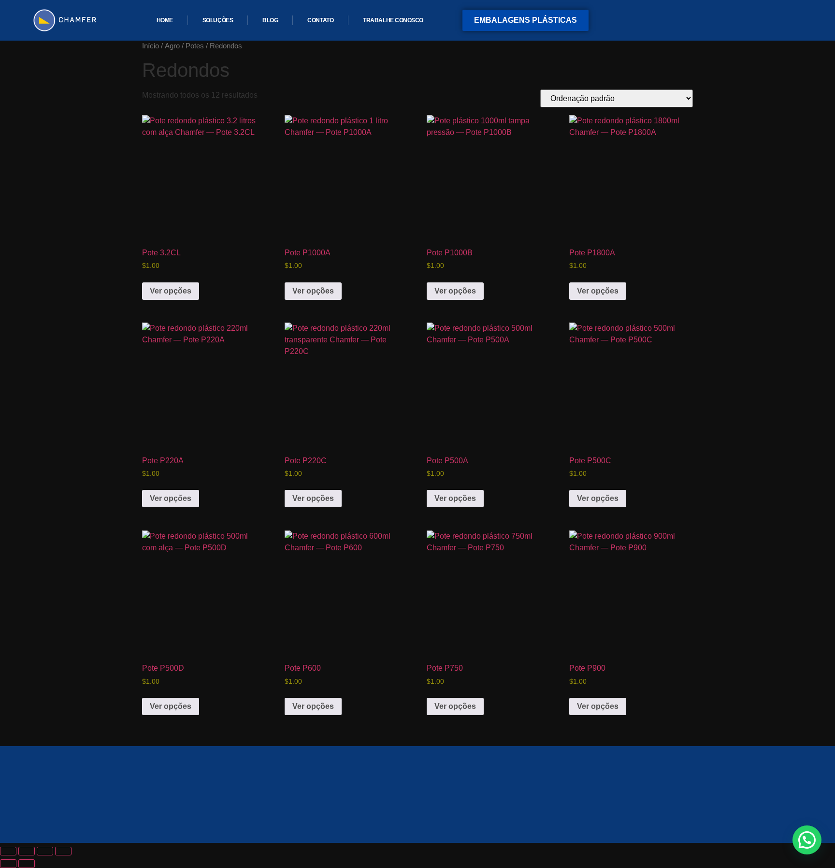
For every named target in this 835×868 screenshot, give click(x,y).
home (165, 20)
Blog (270, 20)
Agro (172, 46)
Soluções (217, 20)
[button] (806, 839)
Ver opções (170, 291)
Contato (320, 20)
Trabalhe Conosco (393, 20)
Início (150, 46)
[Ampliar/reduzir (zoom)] (8, 851)
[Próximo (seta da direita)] (26, 863)
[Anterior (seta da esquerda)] (8, 863)
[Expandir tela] (26, 851)
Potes (195, 46)
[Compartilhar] (45, 851)
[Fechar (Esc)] (63, 851)
